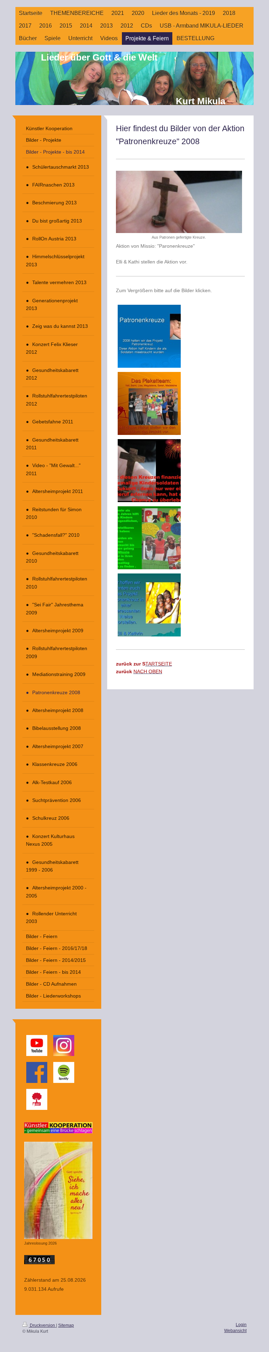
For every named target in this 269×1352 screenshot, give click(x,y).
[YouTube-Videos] (36, 1045)
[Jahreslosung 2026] (58, 1190)
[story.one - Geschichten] (36, 1099)
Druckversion (42, 1325)
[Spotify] (63, 1072)
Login (241, 1324)
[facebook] (36, 1072)
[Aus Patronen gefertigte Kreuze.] (179, 202)
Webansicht (235, 1330)
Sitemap (66, 1325)
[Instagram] (63, 1045)
